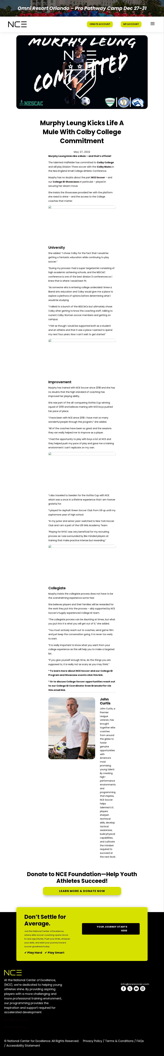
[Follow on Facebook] (123, 988)
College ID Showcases (66, 181)
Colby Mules (104, 166)
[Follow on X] (129, 988)
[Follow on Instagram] (142, 988)
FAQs (140, 1041)
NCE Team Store (16, 1027)
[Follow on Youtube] (136, 988)
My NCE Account (16, 1020)
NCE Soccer (98, 177)
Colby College (105, 162)
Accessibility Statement (23, 1046)
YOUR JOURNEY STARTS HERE (112, 928)
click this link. (95, 675)
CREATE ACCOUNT (100, 24)
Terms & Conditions (119, 1041)
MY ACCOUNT (131, 24)
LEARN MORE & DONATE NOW (82, 891)
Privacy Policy (92, 1041)
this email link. (57, 690)
